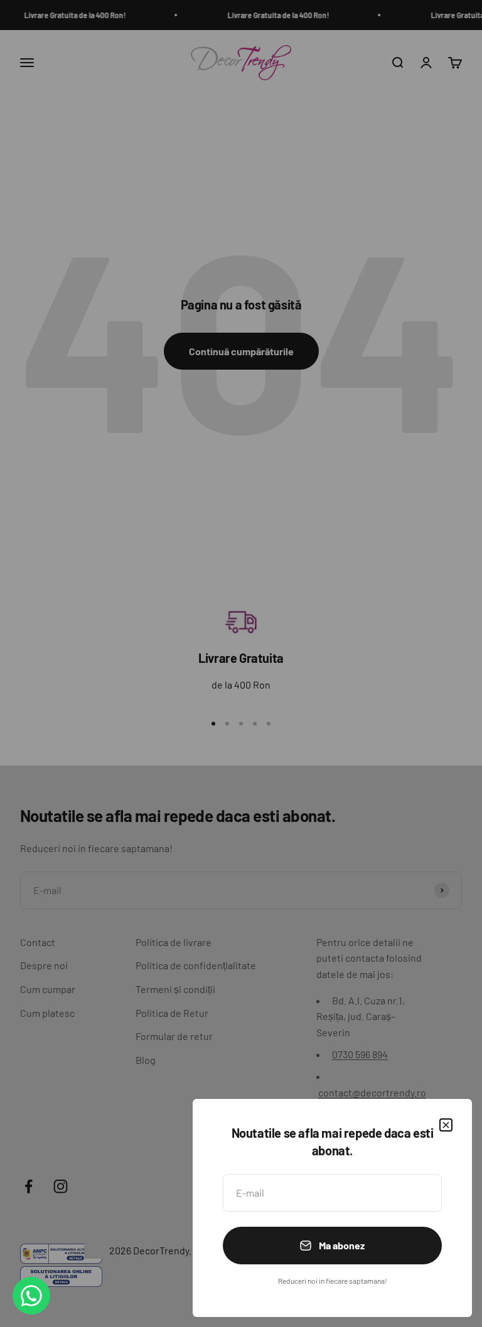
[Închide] (446, 1125)
